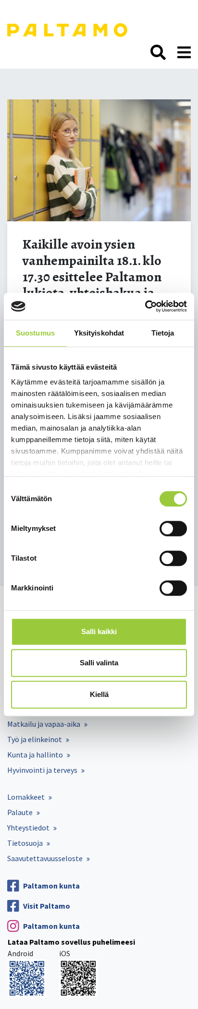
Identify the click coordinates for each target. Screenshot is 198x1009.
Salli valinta (99, 663)
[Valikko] (184, 53)
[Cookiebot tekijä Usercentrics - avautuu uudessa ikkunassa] (145, 306)
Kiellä (99, 694)
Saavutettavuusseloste (45, 858)
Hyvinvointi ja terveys (42, 770)
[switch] (173, 528)
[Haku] (158, 53)
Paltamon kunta (51, 885)
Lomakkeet (26, 797)
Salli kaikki (99, 631)
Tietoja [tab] (162, 333)
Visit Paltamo (46, 906)
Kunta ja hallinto (35, 754)
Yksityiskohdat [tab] (99, 333)
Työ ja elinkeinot (34, 739)
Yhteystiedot (28, 827)
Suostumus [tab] (35, 333)
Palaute (20, 812)
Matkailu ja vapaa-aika (43, 724)
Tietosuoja (25, 843)
